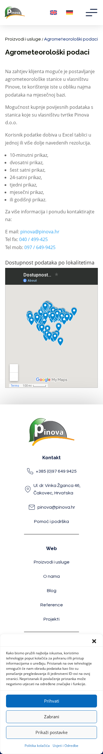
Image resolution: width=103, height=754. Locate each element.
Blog (51, 590)
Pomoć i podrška (51, 521)
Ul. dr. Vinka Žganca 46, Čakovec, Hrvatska (57, 489)
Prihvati (51, 701)
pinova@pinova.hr (40, 231)
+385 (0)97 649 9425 (56, 471)
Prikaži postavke (51, 732)
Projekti (51, 619)
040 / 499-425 (33, 239)
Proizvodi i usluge (23, 39)
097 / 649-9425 (40, 247)
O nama (51, 576)
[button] (94, 641)
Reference (51, 605)
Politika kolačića (37, 745)
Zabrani (51, 716)
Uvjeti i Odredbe (65, 745)
